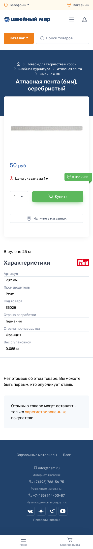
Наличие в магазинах (49, 218)
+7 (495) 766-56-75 (49, 482)
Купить (61, 196)
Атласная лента (69, 69)
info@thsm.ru (49, 468)
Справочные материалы (37, 455)
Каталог (17, 38)
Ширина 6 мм (50, 74)
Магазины (80, 5)
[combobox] (62, 38)
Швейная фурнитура (34, 69)
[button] (46, 128)
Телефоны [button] (17, 5)
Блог (67, 455)
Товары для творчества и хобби (51, 64)
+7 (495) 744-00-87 (49, 495)
